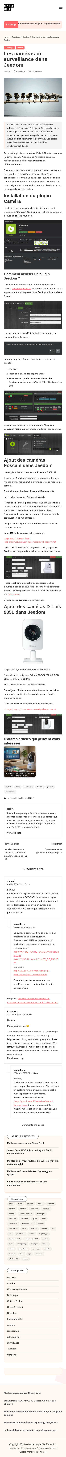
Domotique (9, 48)
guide (35, 1218)
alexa (20, 1204)
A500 (11, 1204)
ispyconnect (14, 594)
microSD (34, 1229)
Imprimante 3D (27, 1224)
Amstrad (12, 1208)
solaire (11, 1249)
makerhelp (19, 1070)
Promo (31, 1234)
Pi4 (10, 1234)
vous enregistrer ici (21, 288)
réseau (45, 1244)
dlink (18, 787)
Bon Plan (11, 1277)
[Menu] (60, 7)
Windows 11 (13, 1259)
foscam (39, 787)
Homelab (11, 1313)
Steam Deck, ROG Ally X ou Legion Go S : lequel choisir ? (29, 1152)
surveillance (10, 792)
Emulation (24, 1218)
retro (10, 1244)
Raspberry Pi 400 (31, 1239)
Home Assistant (15, 1307)
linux (24, 1229)
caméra (11, 1283)
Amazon (30, 1204)
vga (29, 1254)
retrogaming (21, 1244)
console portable (26, 1214)
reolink (45, 1239)
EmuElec (12, 1218)
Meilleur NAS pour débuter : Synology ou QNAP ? (29, 1173)
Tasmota (11, 1349)
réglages (34, 1244)
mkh (10, 809)
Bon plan (46, 1208)
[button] (14, 832)
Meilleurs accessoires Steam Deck (25, 1143)
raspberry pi (43, 1234)
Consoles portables (17, 1289)
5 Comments (37, 71)
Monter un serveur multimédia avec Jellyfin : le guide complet (32, 1162)
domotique (28, 787)
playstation (20, 1234)
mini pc (44, 1229)
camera (8, 787)
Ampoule (50, 1204)
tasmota (12, 1254)
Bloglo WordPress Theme (33, 1452)
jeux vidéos (13, 1229)
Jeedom (20, 48)
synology (36, 1249)
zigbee (25, 1259)
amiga (40, 1204)
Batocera (34, 1208)
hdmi (43, 1218)
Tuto (21, 1254)
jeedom (50, 787)
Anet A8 (23, 1208)
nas (53, 1229)
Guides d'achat (14, 1301)
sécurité (47, 1249)
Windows (11, 1355)
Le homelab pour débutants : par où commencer (27, 1183)
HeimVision (13, 1224)
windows (39, 1254)
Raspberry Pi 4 (14, 1239)
